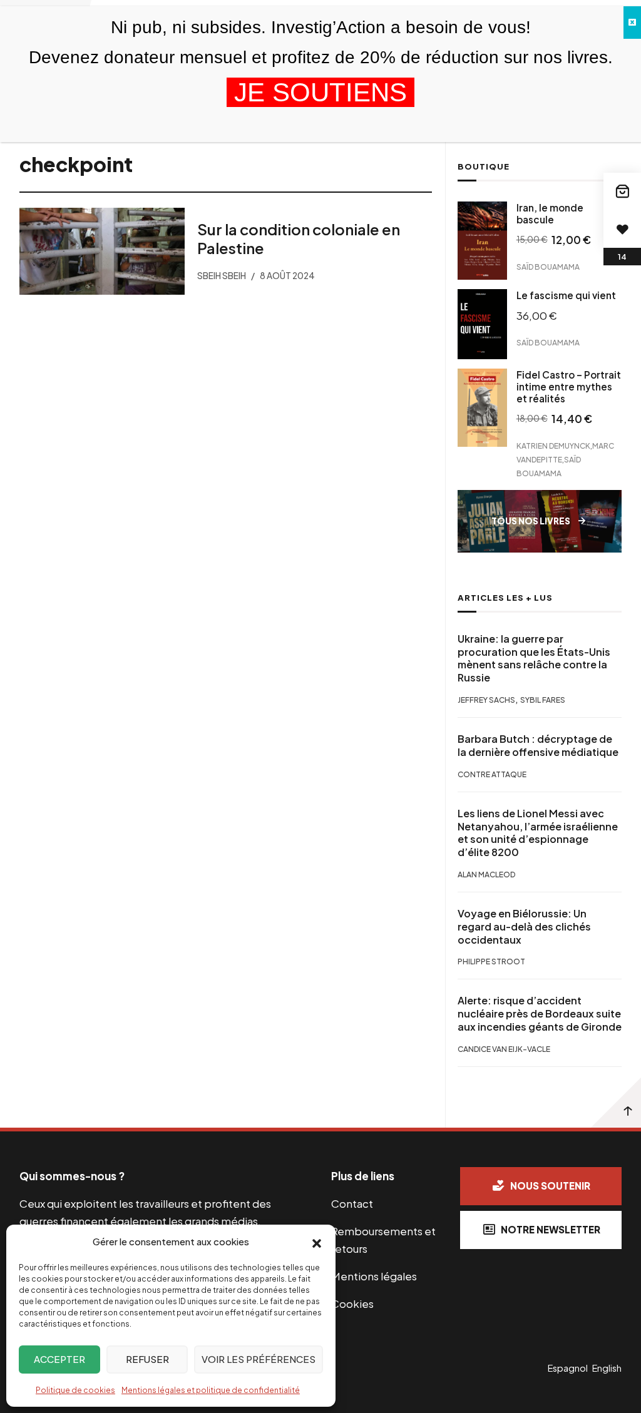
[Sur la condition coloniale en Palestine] (102, 251)
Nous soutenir (550, 1185)
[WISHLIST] (622, 229)
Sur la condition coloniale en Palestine (298, 238)
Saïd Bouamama (548, 267)
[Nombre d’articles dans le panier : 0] (622, 191)
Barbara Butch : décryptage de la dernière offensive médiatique (538, 745)
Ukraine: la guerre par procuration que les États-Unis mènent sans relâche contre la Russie (534, 658)
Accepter (59, 1359)
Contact (352, 1203)
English (607, 1368)
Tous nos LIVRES (530, 521)
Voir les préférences (258, 1359)
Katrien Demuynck (553, 445)
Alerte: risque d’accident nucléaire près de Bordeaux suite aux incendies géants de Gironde (540, 1013)
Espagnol (568, 1368)
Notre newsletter (550, 1229)
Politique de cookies (75, 1390)
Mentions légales (374, 1276)
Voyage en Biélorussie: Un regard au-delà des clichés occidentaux (524, 926)
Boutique (484, 166)
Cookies (352, 1303)
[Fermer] (632, 22)
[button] (316, 1242)
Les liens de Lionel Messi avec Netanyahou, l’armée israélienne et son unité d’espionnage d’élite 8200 (538, 833)
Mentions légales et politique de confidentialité (210, 1390)
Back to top (616, 1103)
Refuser (147, 1359)
